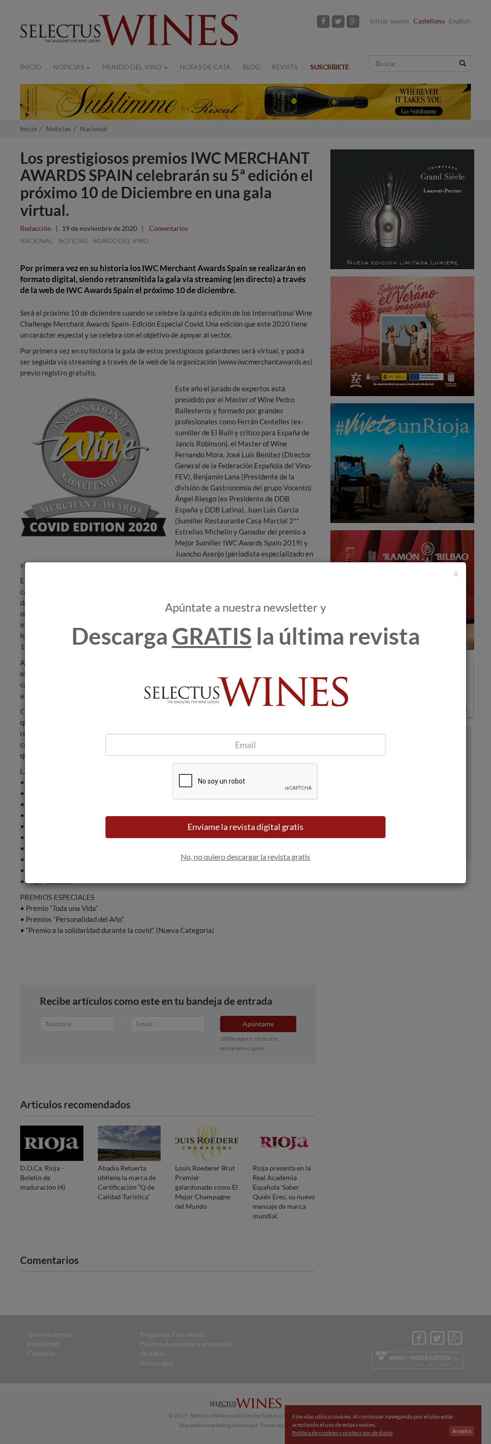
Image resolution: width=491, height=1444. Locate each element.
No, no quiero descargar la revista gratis (245, 856)
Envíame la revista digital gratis (245, 826)
